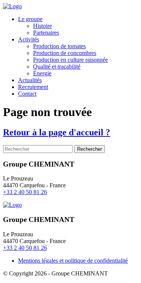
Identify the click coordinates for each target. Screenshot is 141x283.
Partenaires (46, 32)
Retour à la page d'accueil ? (56, 132)
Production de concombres (64, 53)
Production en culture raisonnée (70, 60)
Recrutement (33, 87)
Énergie (42, 73)
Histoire (42, 26)
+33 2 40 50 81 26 (25, 192)
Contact (27, 93)
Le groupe (30, 19)
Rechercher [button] (89, 149)
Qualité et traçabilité (56, 66)
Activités (28, 39)
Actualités (30, 80)
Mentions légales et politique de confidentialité (73, 260)
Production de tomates (59, 46)
